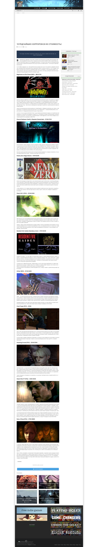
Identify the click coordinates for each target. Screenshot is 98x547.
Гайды (65, 544)
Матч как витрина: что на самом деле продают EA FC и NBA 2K (35, 10)
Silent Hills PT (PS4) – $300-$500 (68, 93)
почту (35, 544)
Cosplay (77, 544)
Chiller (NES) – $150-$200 (67, 89)
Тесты (66, 8)
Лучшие (36, 8)
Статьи (25, 46)
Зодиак (59, 8)
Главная (18, 12)
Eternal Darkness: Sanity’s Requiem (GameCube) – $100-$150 (69, 81)
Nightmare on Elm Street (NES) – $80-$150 (71, 79)
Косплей (51, 8)
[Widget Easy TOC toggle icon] (79, 76)
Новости (19, 10)
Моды (44, 8)
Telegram (75, 10)
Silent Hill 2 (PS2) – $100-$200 (68, 84)
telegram (29, 544)
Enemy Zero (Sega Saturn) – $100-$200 (70, 83)
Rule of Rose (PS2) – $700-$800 (68, 94)
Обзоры (67, 544)
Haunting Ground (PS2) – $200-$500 (69, 91)
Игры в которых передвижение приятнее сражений (72, 61)
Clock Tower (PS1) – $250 (67, 90)
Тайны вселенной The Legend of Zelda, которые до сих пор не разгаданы (74, 68)
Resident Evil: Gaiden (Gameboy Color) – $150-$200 (70, 87)
